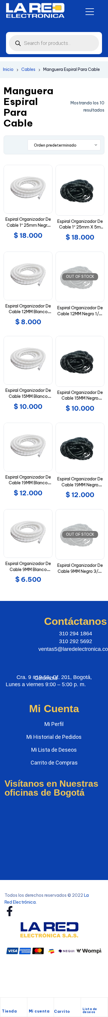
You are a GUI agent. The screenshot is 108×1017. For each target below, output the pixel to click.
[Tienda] (5, 1004)
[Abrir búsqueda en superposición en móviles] (54, 43)
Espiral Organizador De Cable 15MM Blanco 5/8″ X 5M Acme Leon (28, 396)
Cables (28, 69)
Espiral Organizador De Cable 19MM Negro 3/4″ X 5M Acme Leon (80, 484)
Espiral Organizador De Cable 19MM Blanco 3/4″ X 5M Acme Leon (28, 482)
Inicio (8, 69)
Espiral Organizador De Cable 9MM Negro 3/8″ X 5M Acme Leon (80, 571)
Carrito (62, 1011)
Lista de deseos (89, 1010)
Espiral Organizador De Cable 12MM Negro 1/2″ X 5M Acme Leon (80, 313)
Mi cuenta (39, 1011)
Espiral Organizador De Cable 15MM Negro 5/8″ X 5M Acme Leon (80, 398)
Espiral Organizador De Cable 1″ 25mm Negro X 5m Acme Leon (28, 225)
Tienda (9, 1011)
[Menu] (90, 11)
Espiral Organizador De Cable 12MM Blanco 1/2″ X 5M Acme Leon (28, 311)
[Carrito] (57, 1005)
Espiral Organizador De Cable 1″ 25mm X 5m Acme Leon (80, 227)
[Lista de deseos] (85, 1003)
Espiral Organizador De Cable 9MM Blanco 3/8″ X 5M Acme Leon (28, 569)
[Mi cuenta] (32, 1004)
